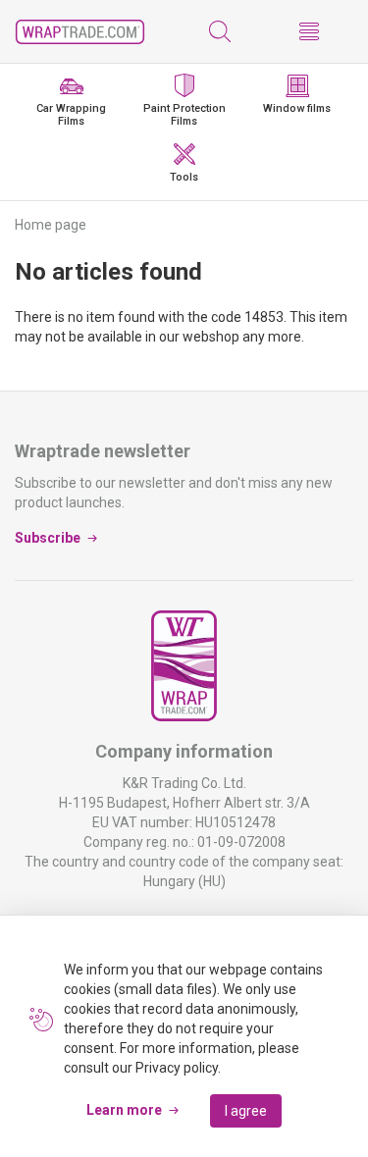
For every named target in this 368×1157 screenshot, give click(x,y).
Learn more (124, 1110)
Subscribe (47, 538)
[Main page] (80, 32)
